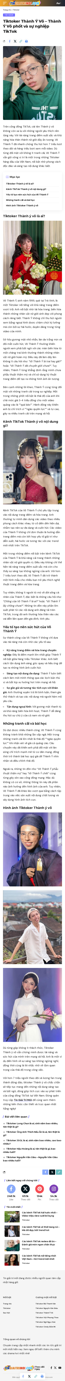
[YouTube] (60, 1368)
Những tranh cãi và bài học (20, 200)
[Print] (26, 41)
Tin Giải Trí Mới (23, 1100)
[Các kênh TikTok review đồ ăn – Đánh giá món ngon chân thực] (12, 1245)
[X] (25, 1193)
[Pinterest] (39, 1193)
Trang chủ (7, 10)
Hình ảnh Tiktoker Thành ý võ (22, 205)
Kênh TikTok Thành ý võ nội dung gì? (26, 189)
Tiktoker (16, 10)
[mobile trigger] (5, 3)
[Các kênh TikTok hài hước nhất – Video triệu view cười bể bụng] (12, 1216)
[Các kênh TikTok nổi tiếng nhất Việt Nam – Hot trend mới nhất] (12, 1260)
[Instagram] (53, 1193)
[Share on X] (15, 41)
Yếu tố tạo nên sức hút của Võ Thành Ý (27, 194)
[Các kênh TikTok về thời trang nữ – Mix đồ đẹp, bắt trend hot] (12, 1231)
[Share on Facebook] (9, 41)
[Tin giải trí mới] (24, 3)
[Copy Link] (20, 41)
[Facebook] (11, 1193)
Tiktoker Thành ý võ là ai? (20, 183)
